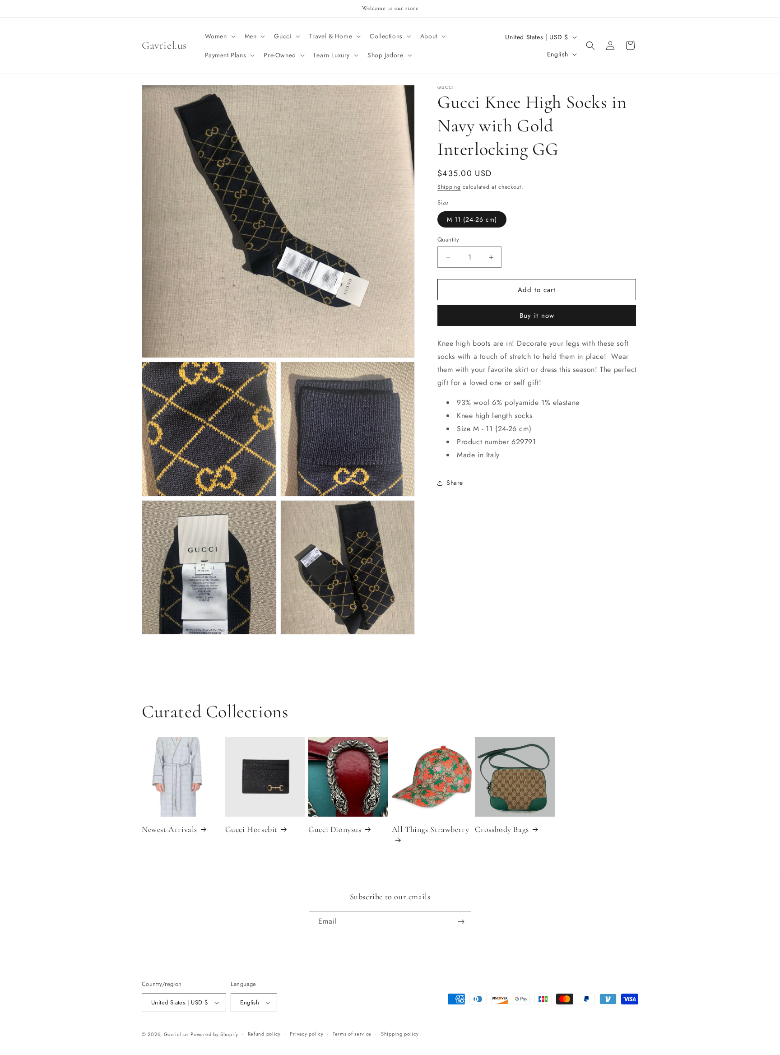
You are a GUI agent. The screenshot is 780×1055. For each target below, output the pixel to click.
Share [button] (454, 482)
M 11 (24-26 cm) (472, 219)
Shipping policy (400, 1033)
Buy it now (537, 316)
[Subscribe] (461, 921)
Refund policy (264, 1033)
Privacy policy (306, 1033)
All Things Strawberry (430, 829)
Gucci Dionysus (334, 829)
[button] (219, 36)
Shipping (449, 187)
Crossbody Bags (502, 829)
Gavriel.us (176, 1034)
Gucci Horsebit (251, 829)
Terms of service (352, 1033)
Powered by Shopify (214, 1034)
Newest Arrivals (169, 829)
